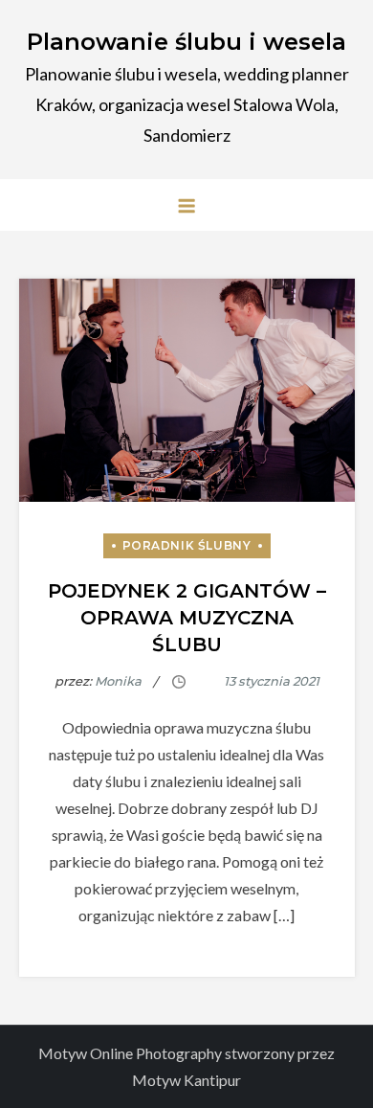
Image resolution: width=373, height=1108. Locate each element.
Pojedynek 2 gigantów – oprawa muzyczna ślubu (187, 617)
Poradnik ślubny (187, 545)
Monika (118, 681)
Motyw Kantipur (186, 1080)
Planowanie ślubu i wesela (186, 42)
